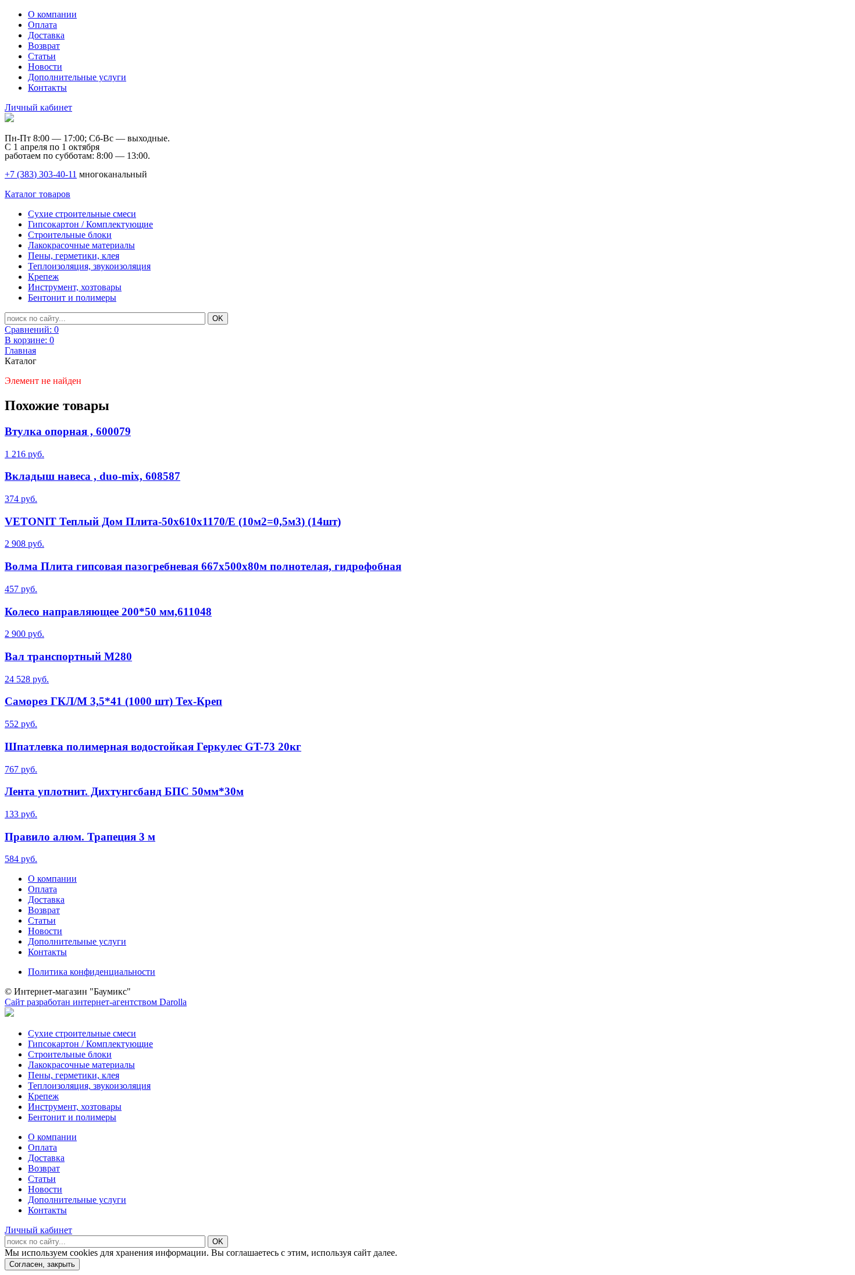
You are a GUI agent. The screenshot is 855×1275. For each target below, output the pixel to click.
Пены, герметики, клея (73, 256)
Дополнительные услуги (77, 77)
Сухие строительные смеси (82, 214)
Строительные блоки (70, 235)
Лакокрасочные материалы (81, 245)
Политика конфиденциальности (91, 972)
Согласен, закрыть (42, 1264)
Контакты (47, 87)
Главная (20, 350)
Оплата (42, 25)
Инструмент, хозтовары (75, 287)
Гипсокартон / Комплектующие (90, 224)
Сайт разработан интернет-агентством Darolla (96, 1002)
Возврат (44, 46)
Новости (45, 67)
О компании (52, 14)
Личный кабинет (38, 107)
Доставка (46, 35)
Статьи (42, 56)
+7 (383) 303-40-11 (41, 174)
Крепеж (43, 277)
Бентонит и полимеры (72, 297)
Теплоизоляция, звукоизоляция (89, 266)
